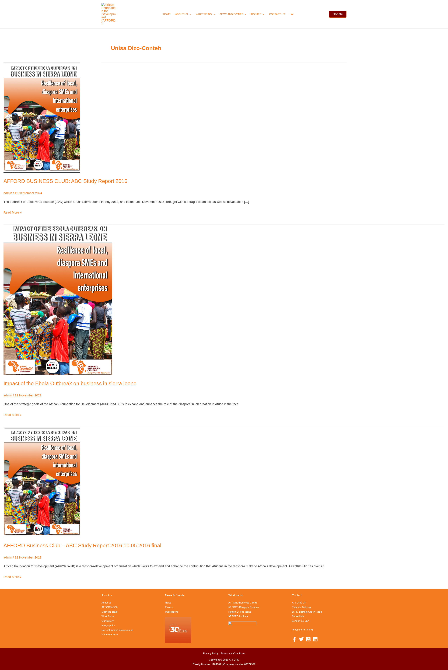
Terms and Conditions (233, 653)
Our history (108, 620)
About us (181, 14)
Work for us (108, 616)
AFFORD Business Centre (242, 602)
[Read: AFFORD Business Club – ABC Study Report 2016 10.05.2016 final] (42, 482)
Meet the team (110, 611)
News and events (231, 14)
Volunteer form (110, 634)
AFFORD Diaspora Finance (243, 607)
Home (166, 14)
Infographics (108, 625)
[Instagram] (308, 639)
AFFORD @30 (110, 607)
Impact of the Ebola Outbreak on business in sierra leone (70, 383)
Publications (171, 611)
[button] (189, 14)
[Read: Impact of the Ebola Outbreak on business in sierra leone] (58, 299)
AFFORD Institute (238, 616)
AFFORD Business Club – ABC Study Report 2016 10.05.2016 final (82, 545)
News (168, 602)
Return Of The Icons (239, 611)
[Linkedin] (315, 639)
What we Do (204, 14)
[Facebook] (294, 639)
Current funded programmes (117, 630)
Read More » (13, 212)
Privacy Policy (210, 653)
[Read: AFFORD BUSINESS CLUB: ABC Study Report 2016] (42, 117)
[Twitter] (301, 639)
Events (169, 607)
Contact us (277, 14)
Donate (256, 14)
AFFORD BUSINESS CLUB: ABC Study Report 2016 (65, 181)
